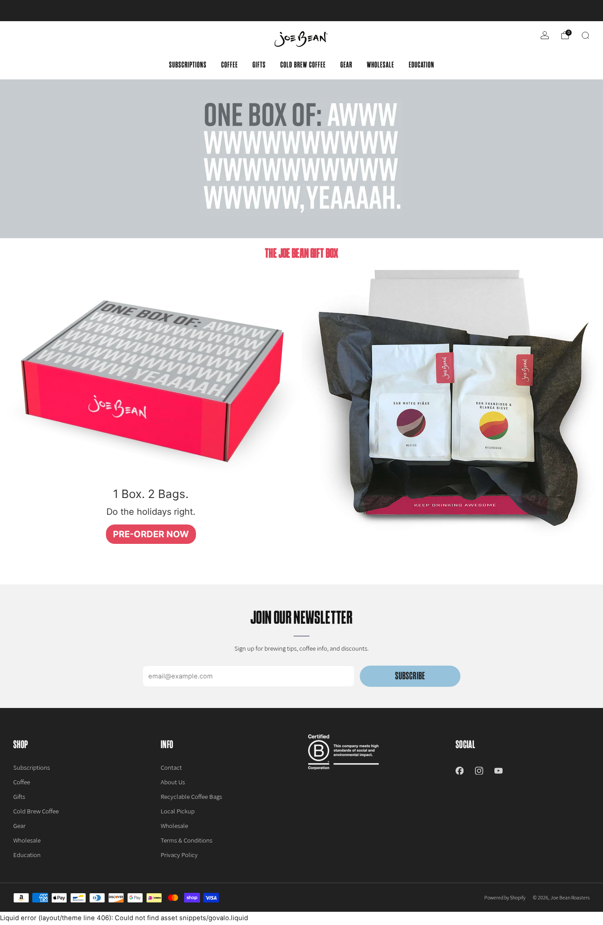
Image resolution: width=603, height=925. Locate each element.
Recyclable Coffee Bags (191, 796)
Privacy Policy (179, 854)
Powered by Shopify (504, 897)
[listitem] (301, 10)
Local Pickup (178, 811)
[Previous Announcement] (35, 10)
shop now (370, 10)
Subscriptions (188, 64)
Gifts (259, 64)
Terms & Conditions (186, 840)
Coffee (229, 64)
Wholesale (380, 64)
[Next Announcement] (567, 10)
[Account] (544, 35)
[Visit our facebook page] (459, 770)
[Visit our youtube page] (498, 770)
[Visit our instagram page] (479, 770)
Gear (346, 64)
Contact (171, 767)
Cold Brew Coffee (303, 64)
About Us (173, 782)
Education (421, 64)
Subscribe (410, 676)
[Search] (585, 35)
